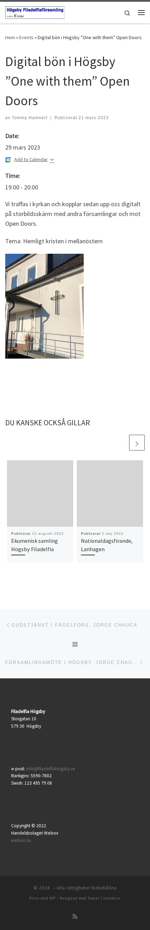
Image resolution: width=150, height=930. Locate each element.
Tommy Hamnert (29, 117)
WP (52, 898)
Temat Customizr (104, 898)
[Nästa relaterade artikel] (137, 442)
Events (26, 37)
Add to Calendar (31, 159)
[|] (35, 11)
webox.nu (21, 840)
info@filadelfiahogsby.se (50, 769)
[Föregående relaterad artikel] (120, 442)
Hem (10, 37)
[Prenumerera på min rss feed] (75, 916)
